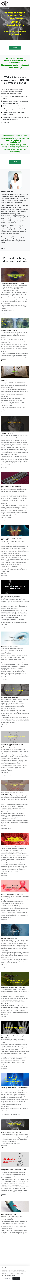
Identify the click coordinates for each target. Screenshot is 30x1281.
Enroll (15, 48)
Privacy (14, 1275)
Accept (16, 1278)
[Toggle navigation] (27, 3)
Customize (7, 1278)
